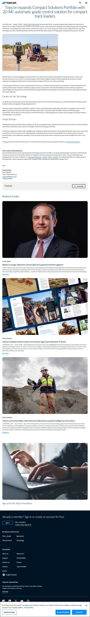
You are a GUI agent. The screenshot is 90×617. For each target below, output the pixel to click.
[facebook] (3, 601)
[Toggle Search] (80, 2)
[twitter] (16, 601)
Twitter (50, 157)
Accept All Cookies (63, 612)
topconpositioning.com (73, 142)
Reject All (79, 612)
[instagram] (28, 601)
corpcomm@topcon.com (9, 176)
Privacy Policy (28, 607)
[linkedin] (9, 601)
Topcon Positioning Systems (31, 24)
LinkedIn (44, 157)
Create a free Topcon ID (23, 524)
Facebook (55, 157)
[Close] (86, 605)
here (6, 142)
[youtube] (22, 601)
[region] (45, 609)
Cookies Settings (9, 612)
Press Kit (8, 185)
